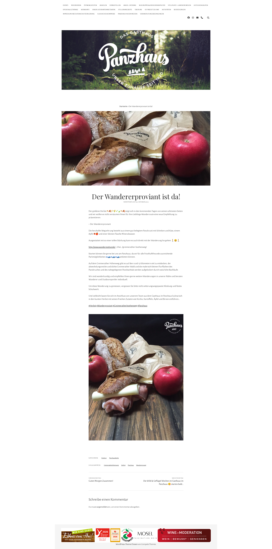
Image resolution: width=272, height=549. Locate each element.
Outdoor (104, 458)
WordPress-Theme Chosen (127, 544)
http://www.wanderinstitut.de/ (102, 247)
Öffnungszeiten (90, 5)
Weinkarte (85, 9)
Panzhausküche (114, 458)
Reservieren (76, 5)
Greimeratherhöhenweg (111, 465)
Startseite (123, 106)
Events (65, 5)
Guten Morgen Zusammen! (101, 481)
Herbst (123, 465)
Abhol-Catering (129, 5)
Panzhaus (131, 465)
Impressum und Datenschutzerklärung (79, 14)
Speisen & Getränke (70, 9)
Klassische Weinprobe (106, 14)
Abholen (103, 5)
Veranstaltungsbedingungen (152, 14)
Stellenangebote (125, 9)
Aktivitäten (166, 9)
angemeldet (102, 507)
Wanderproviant (141, 465)
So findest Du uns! (152, 9)
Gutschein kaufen (201, 5)
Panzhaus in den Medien (127, 14)
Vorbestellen (115, 5)
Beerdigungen (179, 9)
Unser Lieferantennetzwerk (103, 9)
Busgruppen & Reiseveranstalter (152, 5)
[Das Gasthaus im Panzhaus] (136, 86)
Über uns (138, 9)
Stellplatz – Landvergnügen (179, 5)
